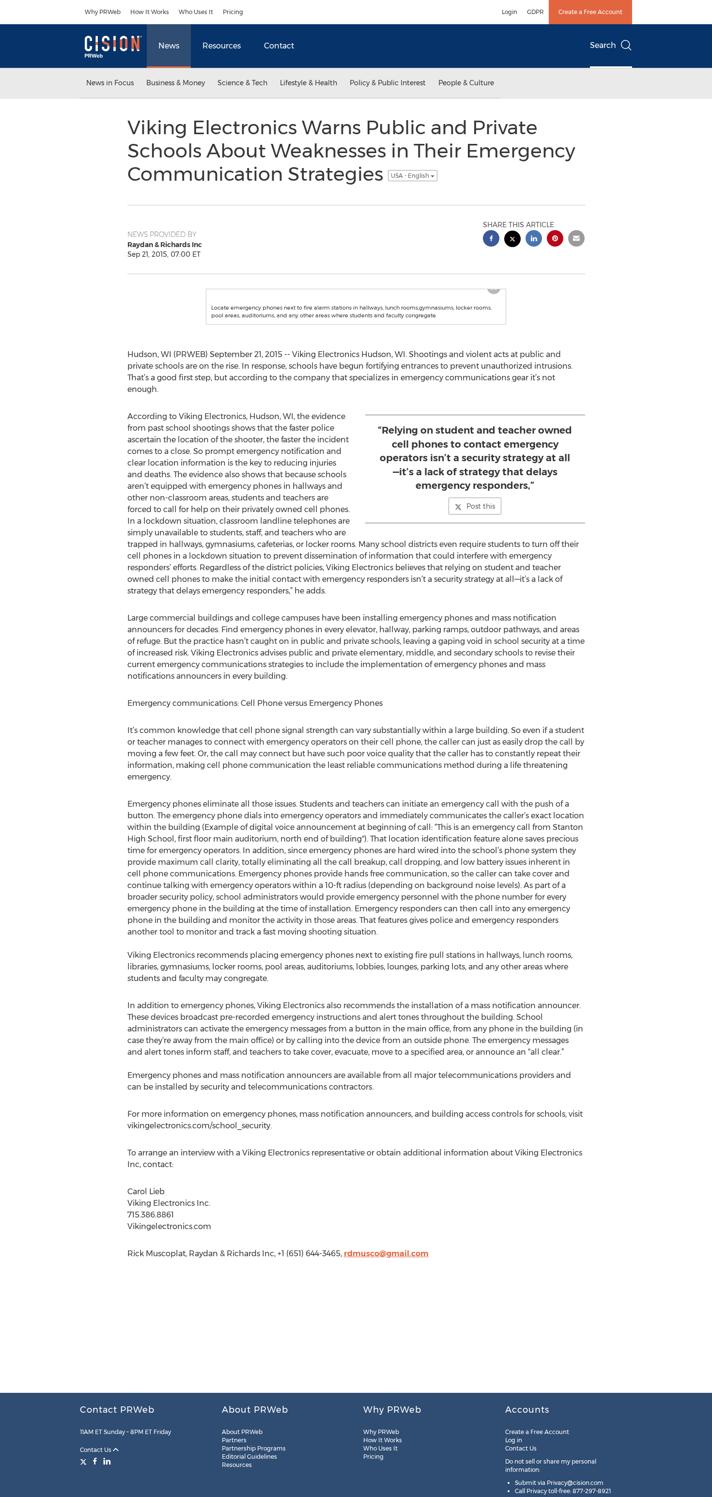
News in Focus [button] (110, 82)
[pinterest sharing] (555, 239)
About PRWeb (242, 1431)
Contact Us (96, 1449)
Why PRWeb (103, 12)
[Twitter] (84, 1461)
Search (603, 45)
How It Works (149, 12)
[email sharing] (576, 239)
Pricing (233, 12)
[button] (356, 303)
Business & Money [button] (175, 82)
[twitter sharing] (512, 240)
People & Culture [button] (466, 82)
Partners (234, 1440)
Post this (480, 535)
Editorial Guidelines (249, 1456)
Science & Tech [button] (242, 82)
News (168, 45)
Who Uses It (196, 12)
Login (509, 12)
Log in (513, 1440)
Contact (279, 45)
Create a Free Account (590, 12)
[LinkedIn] (107, 1461)
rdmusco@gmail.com (386, 1282)
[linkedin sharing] (534, 239)
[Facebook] (95, 1461)
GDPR (535, 12)
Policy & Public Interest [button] (388, 82)
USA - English (411, 175)
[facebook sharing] (491, 239)
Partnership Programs (254, 1448)
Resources (221, 45)
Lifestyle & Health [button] (308, 82)
